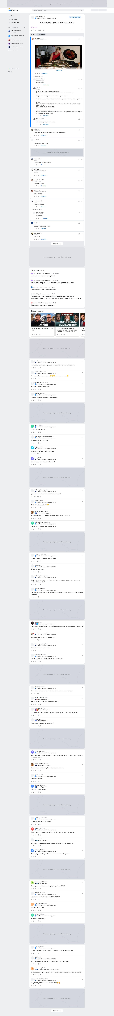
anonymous (35, 287)
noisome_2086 (36, 302)
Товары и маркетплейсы (45, 624)
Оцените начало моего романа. (43, 305)
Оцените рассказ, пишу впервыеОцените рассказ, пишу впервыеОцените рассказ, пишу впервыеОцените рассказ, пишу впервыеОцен (56, 298)
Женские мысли (43, 699)
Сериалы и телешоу (46, 273)
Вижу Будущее (42, 787)
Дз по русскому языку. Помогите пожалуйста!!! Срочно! (52, 283)
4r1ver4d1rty (36, 294)
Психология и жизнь (43, 513)
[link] (43, 325)
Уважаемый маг (42, 720)
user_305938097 (37, 273)
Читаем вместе (43, 287)
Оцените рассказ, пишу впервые (43, 289)
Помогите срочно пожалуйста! (43, 276)
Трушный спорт (43, 710)
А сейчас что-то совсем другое (46, 18)
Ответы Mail (42, 840)
